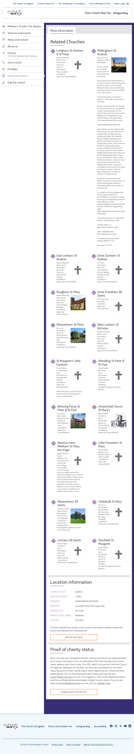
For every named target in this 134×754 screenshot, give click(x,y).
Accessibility (100, 726)
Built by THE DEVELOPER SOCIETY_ (99, 744)
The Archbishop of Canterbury (71, 3)
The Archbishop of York (99, 3)
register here (103, 683)
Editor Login (119, 3)
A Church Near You (45, 3)
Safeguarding (120, 13)
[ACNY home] (14, 13)
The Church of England (23, 3)
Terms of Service (73, 744)
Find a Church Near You (98, 13)
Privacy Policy (57, 744)
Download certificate (74, 692)
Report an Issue (74, 637)
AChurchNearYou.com (61, 677)
